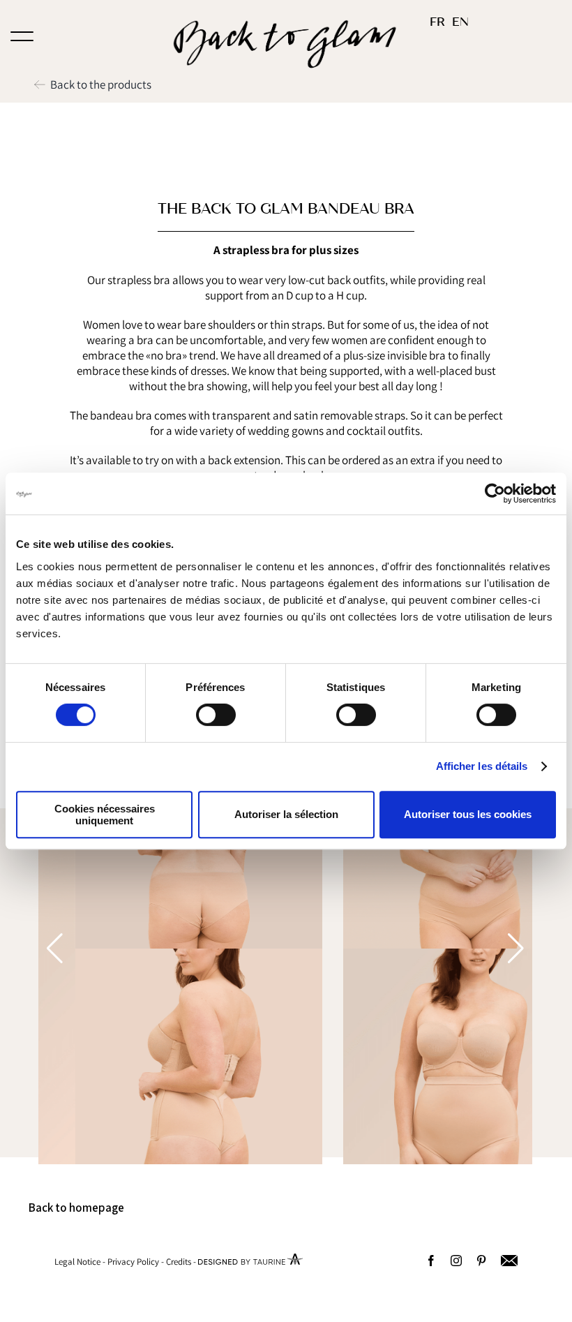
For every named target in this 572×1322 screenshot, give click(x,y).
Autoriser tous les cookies (468, 814)
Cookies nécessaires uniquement (104, 814)
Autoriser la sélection (286, 814)
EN (460, 22)
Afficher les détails (482, 766)
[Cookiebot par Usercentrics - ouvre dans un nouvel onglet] (495, 493)
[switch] (216, 715)
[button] (515, 948)
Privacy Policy (133, 1262)
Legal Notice (77, 1262)
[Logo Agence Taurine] (250, 1262)
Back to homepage (76, 1207)
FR (437, 22)
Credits (178, 1262)
